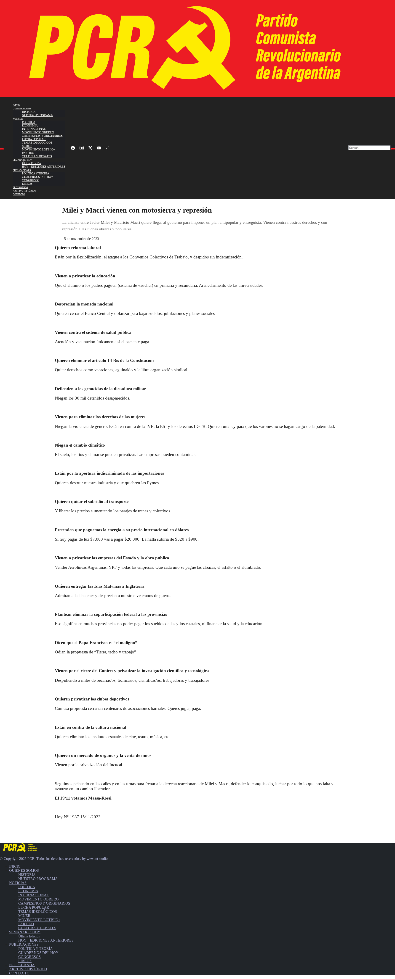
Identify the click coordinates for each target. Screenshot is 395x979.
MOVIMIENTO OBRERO (38, 132)
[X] (90, 148)
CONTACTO (19, 194)
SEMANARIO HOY (22, 160)
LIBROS (27, 183)
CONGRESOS (30, 180)
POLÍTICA (28, 122)
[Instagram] (81, 148)
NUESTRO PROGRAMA (37, 115)
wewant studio (97, 859)
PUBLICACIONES (22, 170)
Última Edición (31, 163)
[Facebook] (73, 148)
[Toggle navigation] (2, 149)
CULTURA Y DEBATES (37, 156)
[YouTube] (99, 148)
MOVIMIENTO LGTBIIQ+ (38, 149)
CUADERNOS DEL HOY (37, 177)
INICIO (16, 105)
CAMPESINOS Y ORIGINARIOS (42, 135)
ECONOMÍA (30, 125)
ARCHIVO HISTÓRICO (24, 190)
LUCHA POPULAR (34, 139)
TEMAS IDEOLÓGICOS (37, 142)
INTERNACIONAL (34, 129)
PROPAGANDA (20, 187)
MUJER (27, 146)
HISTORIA (28, 111)
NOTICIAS (18, 119)
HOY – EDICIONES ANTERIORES (43, 166)
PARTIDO (28, 153)
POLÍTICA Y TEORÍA (35, 173)
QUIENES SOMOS (22, 108)
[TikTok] (107, 148)
